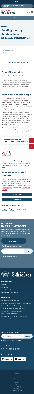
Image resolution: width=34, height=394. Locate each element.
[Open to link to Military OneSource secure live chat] (31, 146)
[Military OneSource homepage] (8, 12)
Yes (5, 209)
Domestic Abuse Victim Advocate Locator (14, 316)
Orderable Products (7, 290)
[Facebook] (2, 349)
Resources (4, 287)
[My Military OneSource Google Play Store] (7, 358)
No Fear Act (17, 388)
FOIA (17, 384)
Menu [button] (28, 12)
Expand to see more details (16, 62)
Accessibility (17, 375)
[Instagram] (14, 349)
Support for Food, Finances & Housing (13, 308)
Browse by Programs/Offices (10, 300)
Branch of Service (6, 319)
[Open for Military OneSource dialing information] (31, 140)
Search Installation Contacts (12, 240)
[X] (6, 349)
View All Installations (8, 256)
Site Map (17, 373)
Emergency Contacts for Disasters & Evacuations (16, 303)
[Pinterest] (18, 349)
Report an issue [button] (21, 209)
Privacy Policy (17, 377)
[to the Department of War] (16, 1)
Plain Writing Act (17, 386)
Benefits (3, 284)
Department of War (17, 380)
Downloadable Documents (9, 292)
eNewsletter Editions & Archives (11, 340)
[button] (17, 6)
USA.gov (17, 382)
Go (28, 251)
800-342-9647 (16, 185)
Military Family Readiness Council (11, 311)
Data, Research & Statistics (9, 313)
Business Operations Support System (12, 306)
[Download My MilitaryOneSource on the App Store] (20, 358)
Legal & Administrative (17, 378)
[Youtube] (10, 349)
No (11, 209)
